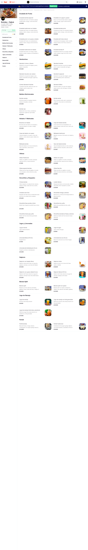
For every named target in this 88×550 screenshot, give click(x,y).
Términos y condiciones (64, 6)
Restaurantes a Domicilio (28, 9)
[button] (13, 2)
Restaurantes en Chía (38, 9)
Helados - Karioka (4, 27)
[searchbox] (47, 2)
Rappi (20, 9)
